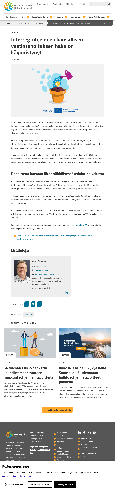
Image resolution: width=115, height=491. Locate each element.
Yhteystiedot (70, 4)
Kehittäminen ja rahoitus (15, 17)
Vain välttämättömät (39, 484)
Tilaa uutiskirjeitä (87, 441)
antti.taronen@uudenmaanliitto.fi (48, 274)
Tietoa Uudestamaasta (96, 17)
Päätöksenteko (75, 17)
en (84, 4)
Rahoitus (29, 314)
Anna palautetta (87, 438)
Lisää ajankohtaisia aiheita (59, 410)
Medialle (84, 444)
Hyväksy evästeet (64, 484)
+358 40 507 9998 (41, 270)
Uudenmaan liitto (43, 4)
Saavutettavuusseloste (89, 449)
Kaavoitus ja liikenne (40, 17)
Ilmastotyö (59, 17)
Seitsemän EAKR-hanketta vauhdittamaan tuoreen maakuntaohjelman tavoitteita (28, 372)
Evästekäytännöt (87, 456)
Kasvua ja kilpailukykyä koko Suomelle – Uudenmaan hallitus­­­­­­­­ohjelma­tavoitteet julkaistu (82, 375)
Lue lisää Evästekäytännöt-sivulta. (17, 476)
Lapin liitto (81, 225)
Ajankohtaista (58, 4)
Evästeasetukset (16, 484)
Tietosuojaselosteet (88, 453)
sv (80, 4)
